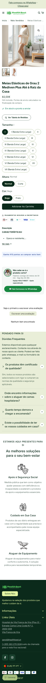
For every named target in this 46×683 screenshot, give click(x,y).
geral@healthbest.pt (11, 639)
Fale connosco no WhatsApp (22, 2)
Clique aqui (23, 6)
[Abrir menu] (3, 12)
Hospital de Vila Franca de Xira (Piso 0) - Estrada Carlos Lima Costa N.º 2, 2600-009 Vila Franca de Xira (21, 627)
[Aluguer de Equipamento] (23, 554)
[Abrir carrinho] (42, 12)
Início (4, 20)
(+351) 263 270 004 (11, 644)
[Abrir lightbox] (38, 30)
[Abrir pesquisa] (39, 12)
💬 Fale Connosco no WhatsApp (23, 289)
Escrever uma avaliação (23, 313)
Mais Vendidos (17, 20)
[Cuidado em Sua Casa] (23, 517)
